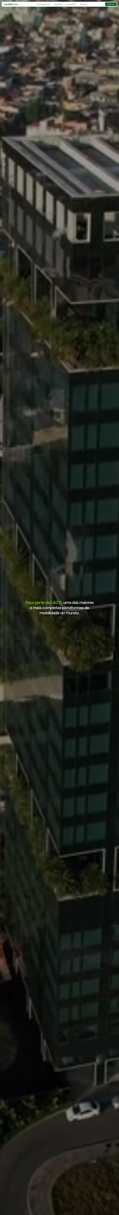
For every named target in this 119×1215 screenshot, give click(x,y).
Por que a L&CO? (71, 4)
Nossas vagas (111, 4)
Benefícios (83, 4)
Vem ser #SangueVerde (43, 4)
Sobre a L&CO (58, 4)
